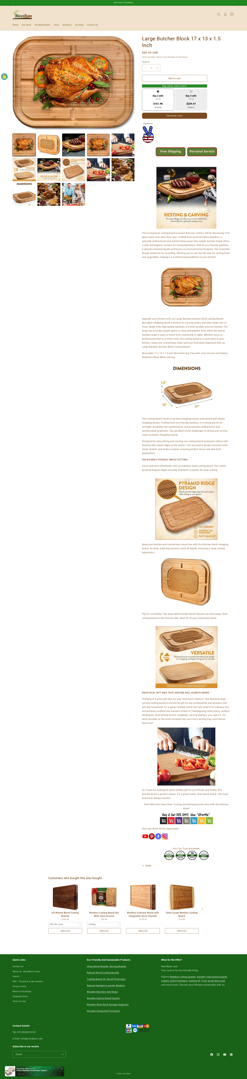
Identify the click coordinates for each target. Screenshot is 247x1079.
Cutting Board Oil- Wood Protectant (106, 979)
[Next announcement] (234, 3)
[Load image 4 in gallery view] (98, 145)
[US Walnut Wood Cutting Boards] (65, 897)
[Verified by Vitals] (27, 1073)
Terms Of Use (19, 1001)
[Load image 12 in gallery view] (49, 194)
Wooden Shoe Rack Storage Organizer (108, 1004)
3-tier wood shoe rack (213, 980)
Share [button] (148, 865)
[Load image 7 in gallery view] (49, 169)
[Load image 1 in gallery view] (24, 145)
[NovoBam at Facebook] (158, 840)
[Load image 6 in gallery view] (24, 169)
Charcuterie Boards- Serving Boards (106, 966)
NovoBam (127, 1074)
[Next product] (202, 909)
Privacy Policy (20, 986)
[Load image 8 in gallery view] (73, 169)
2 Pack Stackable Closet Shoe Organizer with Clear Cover (32, 1069)
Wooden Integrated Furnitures (103, 1011)
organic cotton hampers (174, 980)
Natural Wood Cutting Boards (103, 972)
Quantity (146, 62)
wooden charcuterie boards (212, 976)
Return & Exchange (22, 991)
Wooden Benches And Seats (102, 991)
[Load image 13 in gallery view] (73, 194)
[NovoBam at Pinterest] (152, 840)
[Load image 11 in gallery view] (24, 194)
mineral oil (194, 980)
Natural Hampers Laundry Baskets (106, 985)
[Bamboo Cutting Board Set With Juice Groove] (104, 897)
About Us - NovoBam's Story (26, 971)
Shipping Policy (20, 996)
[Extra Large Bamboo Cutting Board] (182, 897)
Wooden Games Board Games (103, 998)
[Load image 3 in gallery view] (73, 145)
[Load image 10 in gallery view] (123, 169)
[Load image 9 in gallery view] (98, 169)
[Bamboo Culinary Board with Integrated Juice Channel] (143, 897)
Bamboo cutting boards (183, 976)
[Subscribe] (62, 1054)
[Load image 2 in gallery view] (49, 145)
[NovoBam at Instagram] (165, 840)
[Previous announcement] (13, 3)
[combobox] (65, 924)
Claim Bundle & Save (175, 116)
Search (16, 976)
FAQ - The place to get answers (28, 981)
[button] (218, 14)
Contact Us (18, 966)
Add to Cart (65, 931)
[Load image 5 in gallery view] (123, 145)
